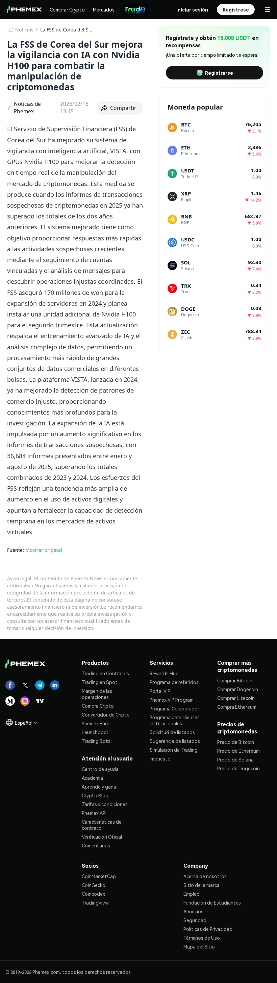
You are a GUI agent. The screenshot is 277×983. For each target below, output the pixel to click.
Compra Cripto (98, 706)
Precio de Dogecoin (238, 768)
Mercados (104, 9)
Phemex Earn (95, 723)
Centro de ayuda (100, 769)
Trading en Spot (100, 682)
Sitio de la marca (201, 885)
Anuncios (193, 911)
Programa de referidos (174, 682)
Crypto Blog (95, 795)
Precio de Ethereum (238, 751)
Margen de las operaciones (97, 694)
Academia (92, 778)
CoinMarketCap (99, 876)
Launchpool (95, 732)
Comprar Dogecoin (237, 689)
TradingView (95, 902)
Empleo (191, 894)
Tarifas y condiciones (105, 804)
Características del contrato (102, 825)
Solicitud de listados (172, 732)
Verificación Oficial (102, 837)
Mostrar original (43, 550)
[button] (119, 108)
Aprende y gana (99, 786)
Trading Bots (96, 741)
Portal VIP (160, 691)
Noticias (24, 29)
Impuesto (160, 758)
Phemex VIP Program (172, 700)
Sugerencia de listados (175, 741)
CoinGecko (93, 885)
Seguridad (194, 920)
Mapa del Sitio (199, 946)
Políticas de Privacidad (207, 929)
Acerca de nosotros (205, 876)
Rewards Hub (164, 673)
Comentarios (96, 845)
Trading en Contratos (105, 673)
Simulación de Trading (174, 750)
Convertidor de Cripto (106, 714)
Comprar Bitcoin (234, 680)
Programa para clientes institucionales (175, 720)
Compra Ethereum (236, 707)
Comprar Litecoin (236, 698)
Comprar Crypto (67, 9)
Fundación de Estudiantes (212, 902)
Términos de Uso (201, 938)
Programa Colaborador (174, 708)
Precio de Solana (235, 759)
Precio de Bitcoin (235, 742)
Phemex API (94, 813)
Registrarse (219, 73)
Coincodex (93, 894)
